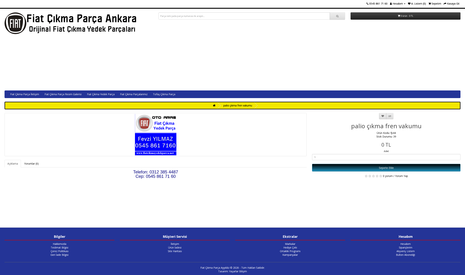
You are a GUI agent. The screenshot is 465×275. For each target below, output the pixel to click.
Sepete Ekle (386, 167)
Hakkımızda (59, 244)
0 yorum (388, 176)
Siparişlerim (405, 247)
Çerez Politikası (59, 251)
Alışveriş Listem (406, 251)
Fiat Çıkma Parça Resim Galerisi (63, 94)
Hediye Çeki (290, 247)
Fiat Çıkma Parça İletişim (24, 94)
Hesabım (405, 244)
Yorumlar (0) (31, 163)
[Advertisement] (232, 63)
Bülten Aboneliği (405, 254)
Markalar (290, 244)
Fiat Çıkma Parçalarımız (133, 94)
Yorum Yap (401, 176)
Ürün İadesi (174, 247)
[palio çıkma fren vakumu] (156, 134)
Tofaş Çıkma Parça (164, 94)
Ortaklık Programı (290, 251)
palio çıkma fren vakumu (237, 105)
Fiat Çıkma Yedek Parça (101, 94)
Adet (386, 151)
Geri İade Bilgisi (59, 254)
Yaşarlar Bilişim (238, 271)
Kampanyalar (290, 254)
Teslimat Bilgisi (59, 247)
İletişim (175, 244)
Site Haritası (175, 251)
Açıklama (12, 163)
